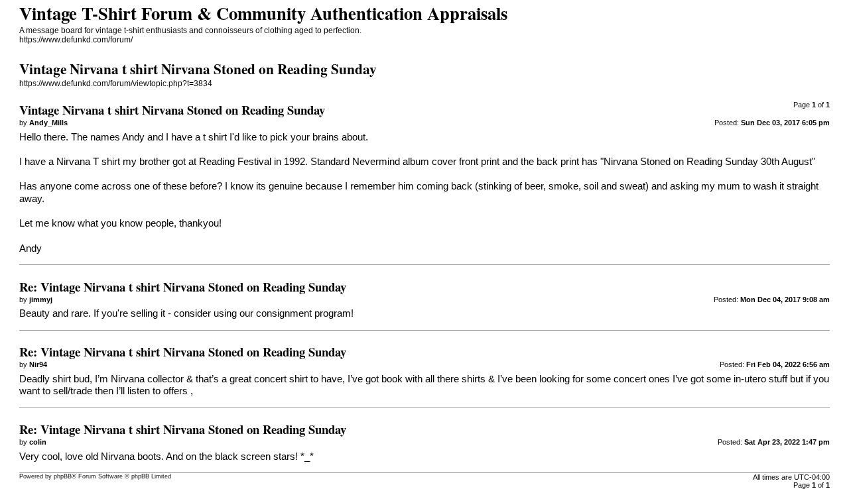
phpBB (63, 476)
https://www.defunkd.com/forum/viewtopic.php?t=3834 (115, 83)
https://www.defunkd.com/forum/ (76, 39)
